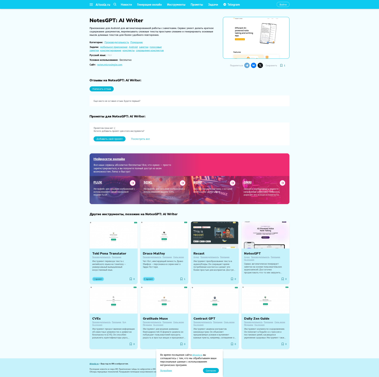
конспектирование (110, 50)
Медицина (147, 324)
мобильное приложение (113, 47)
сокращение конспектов (150, 50)
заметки (143, 47)
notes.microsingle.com (109, 64)
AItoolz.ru (197, 354)
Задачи (213, 5)
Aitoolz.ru (103, 4)
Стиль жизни (178, 257)
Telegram (233, 5)
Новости (126, 5)
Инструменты (176, 5)
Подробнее (166, 370)
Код (124, 322)
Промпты (197, 5)
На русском (249, 259)
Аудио (196, 257)
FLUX (98, 182)
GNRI (248, 182)
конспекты (129, 50)
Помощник (136, 42)
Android (133, 47)
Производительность (116, 42)
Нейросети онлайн (109, 159)
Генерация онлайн (149, 5)
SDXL (148, 182)
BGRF (197, 182)
